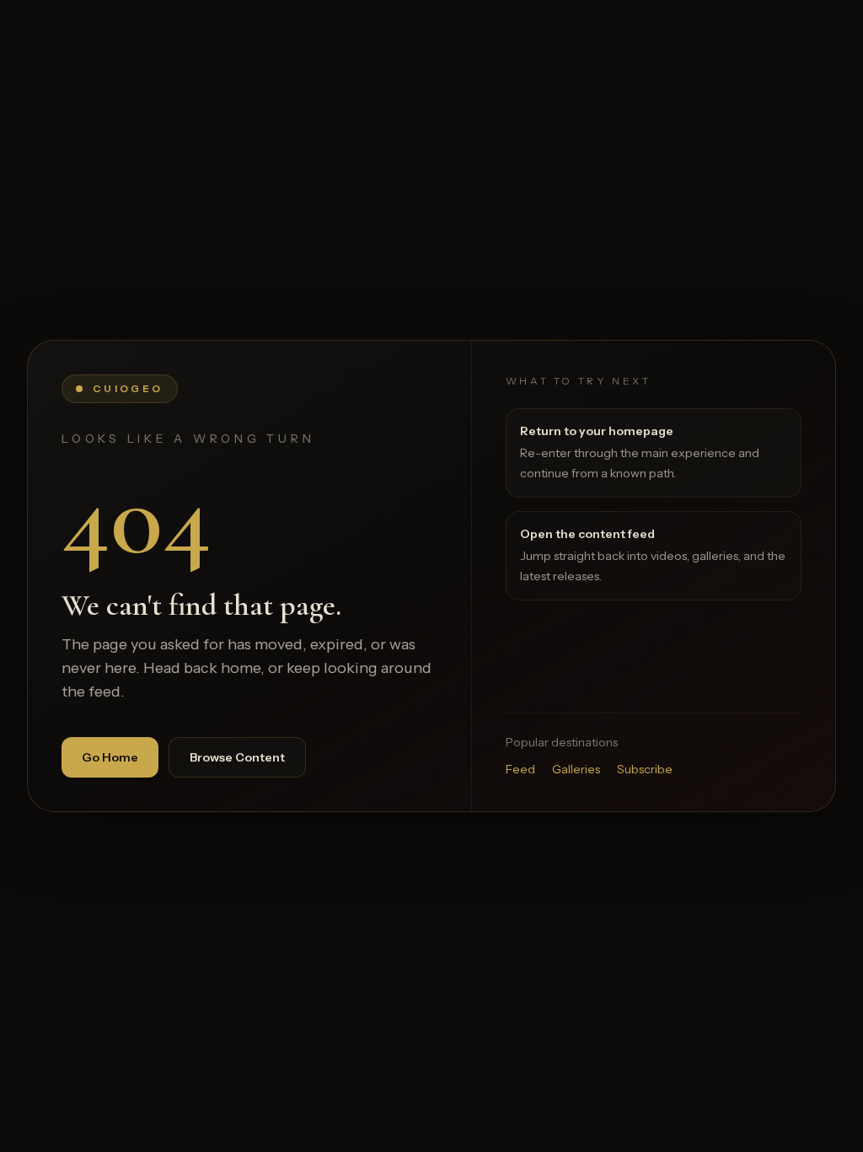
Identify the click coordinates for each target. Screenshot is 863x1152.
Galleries (576, 769)
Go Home (110, 757)
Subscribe (645, 769)
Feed (520, 769)
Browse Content (237, 757)
